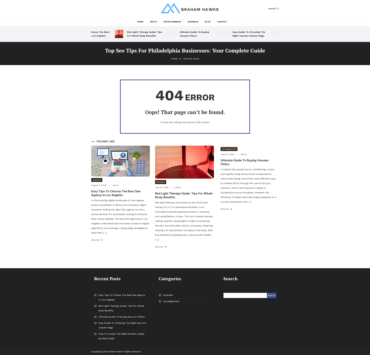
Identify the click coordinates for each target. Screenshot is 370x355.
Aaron (116, 185)
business (193, 22)
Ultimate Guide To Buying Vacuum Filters (189, 34)
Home (140, 22)
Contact (222, 22)
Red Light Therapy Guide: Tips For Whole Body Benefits (139, 34)
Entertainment (172, 22)
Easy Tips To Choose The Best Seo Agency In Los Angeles (116, 193)
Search (272, 8)
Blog (208, 22)
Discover (95, 240)
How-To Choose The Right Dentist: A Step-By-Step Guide (121, 336)
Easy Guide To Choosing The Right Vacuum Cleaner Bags (244, 34)
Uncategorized (229, 149)
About (153, 22)
